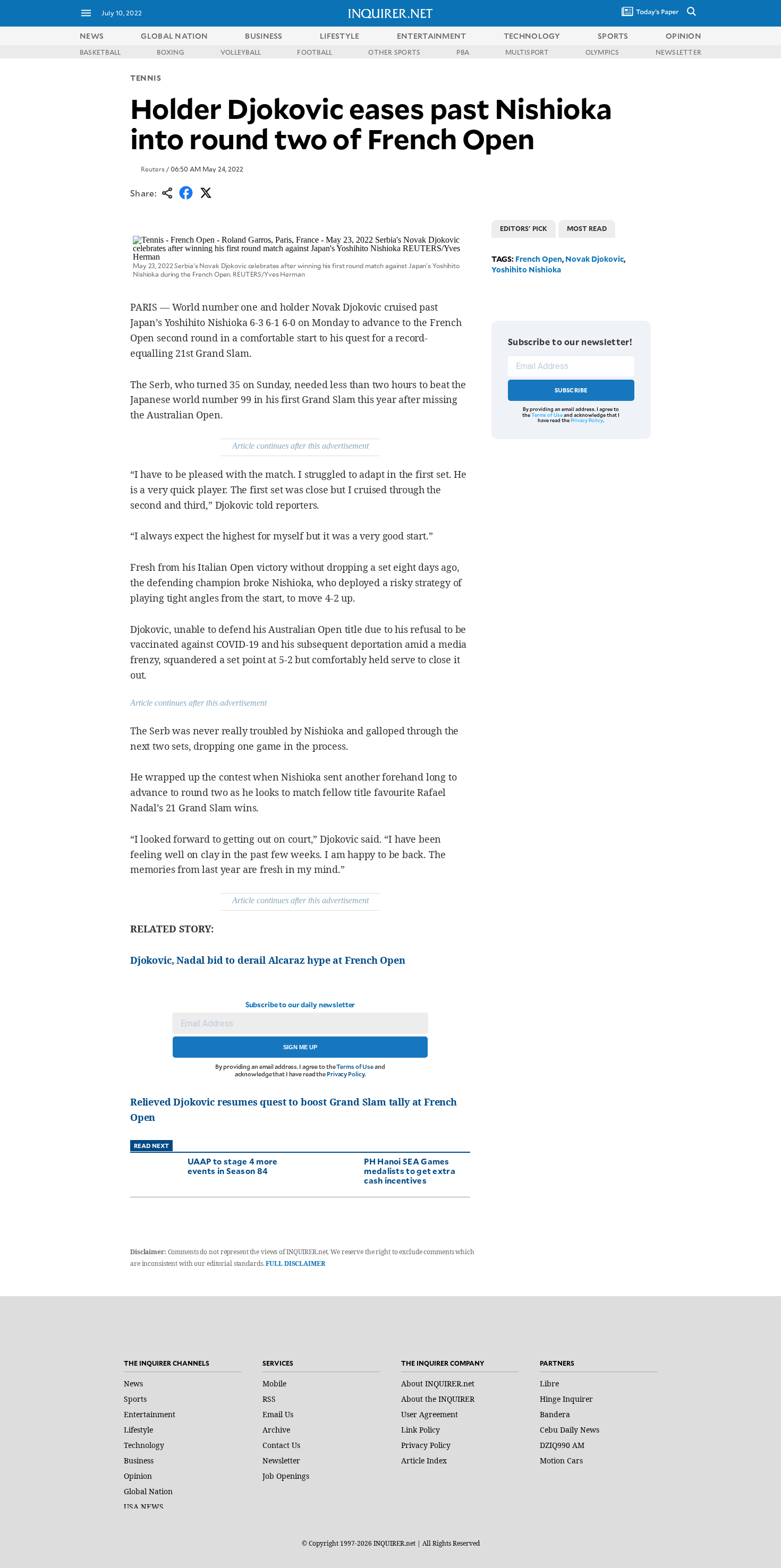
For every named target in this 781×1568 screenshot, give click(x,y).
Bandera (555, 1414)
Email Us (277, 1414)
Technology (144, 1445)
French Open (538, 259)
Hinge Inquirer (566, 1399)
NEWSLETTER (678, 52)
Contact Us (281, 1445)
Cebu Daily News (569, 1430)
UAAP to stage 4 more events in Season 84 (233, 1165)
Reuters (153, 169)
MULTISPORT (527, 52)
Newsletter (281, 1460)
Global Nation (148, 1491)
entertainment (431, 36)
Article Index (424, 1460)
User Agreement (429, 1414)
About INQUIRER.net (437, 1383)
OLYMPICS (602, 52)
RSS (269, 1399)
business (263, 36)
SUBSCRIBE (571, 390)
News (92, 36)
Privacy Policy (345, 1074)
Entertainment (149, 1414)
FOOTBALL (314, 52)
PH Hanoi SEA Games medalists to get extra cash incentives (409, 1170)
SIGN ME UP (300, 1047)
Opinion (138, 1476)
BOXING (170, 52)
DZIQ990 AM (562, 1445)
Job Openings (285, 1476)
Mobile (274, 1383)
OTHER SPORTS (394, 52)
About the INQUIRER (437, 1399)
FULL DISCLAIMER (295, 1263)
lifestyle (340, 36)
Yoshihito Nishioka (526, 269)
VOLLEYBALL (240, 52)
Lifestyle (138, 1430)
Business (139, 1460)
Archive (276, 1430)
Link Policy (420, 1430)
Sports (135, 1399)
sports (613, 36)
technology (532, 36)
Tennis (145, 78)
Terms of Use (354, 1066)
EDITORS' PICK (523, 228)
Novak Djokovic (594, 259)
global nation (174, 36)
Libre (549, 1383)
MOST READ (587, 228)
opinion (683, 36)
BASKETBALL (100, 52)
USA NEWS (144, 1507)
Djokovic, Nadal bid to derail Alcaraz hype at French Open (267, 960)
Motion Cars (561, 1460)
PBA (462, 52)
